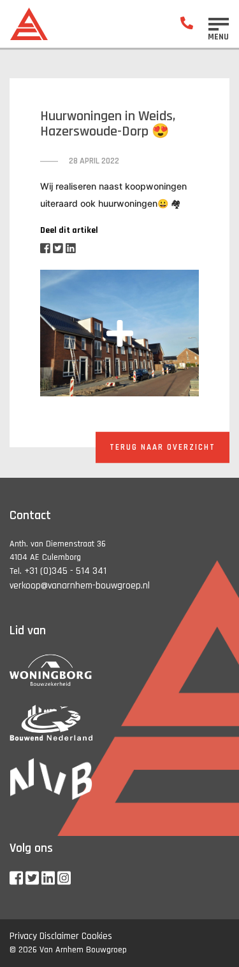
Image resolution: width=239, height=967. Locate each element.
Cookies (97, 936)
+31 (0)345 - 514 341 (65, 571)
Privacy (23, 936)
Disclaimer (59, 936)
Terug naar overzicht (162, 447)
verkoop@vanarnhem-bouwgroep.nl (80, 586)
